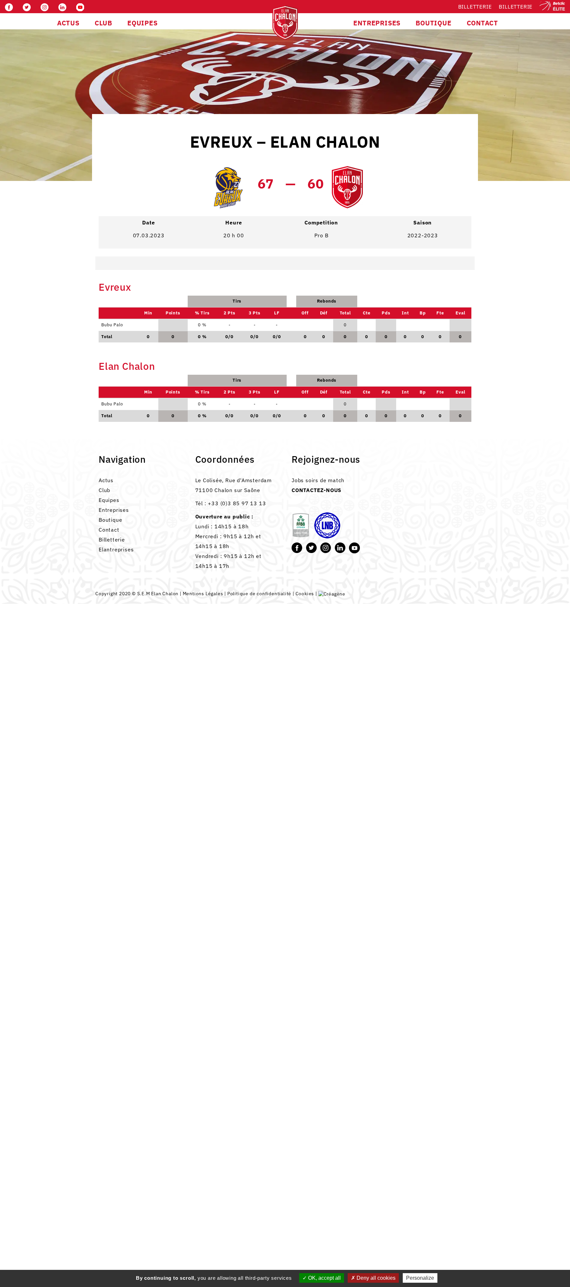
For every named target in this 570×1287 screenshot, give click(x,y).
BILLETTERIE (515, 6)
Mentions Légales (203, 594)
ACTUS (68, 22)
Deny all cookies (375, 1278)
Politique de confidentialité (259, 594)
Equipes (109, 500)
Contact (109, 529)
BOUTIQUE (433, 22)
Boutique (110, 519)
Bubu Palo (112, 404)
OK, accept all (324, 1278)
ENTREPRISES (376, 22)
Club (104, 490)
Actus (106, 480)
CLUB (103, 22)
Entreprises (114, 510)
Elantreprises (116, 549)
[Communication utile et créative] (331, 594)
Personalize (420, 1278)
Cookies (305, 594)
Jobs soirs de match (318, 480)
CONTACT (482, 22)
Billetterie (475, 6)
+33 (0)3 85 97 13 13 (237, 503)
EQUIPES (142, 22)
